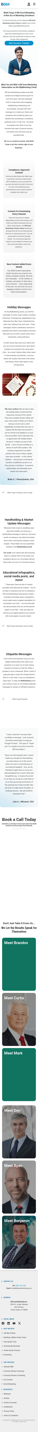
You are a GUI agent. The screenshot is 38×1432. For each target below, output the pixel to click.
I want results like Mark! (18, 1091)
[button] (34, 4)
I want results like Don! (18, 1149)
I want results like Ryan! (18, 1204)
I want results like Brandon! (19, 981)
